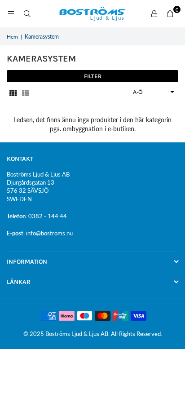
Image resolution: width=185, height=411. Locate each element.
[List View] (25, 92)
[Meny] (11, 14)
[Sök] (27, 14)
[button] (170, 14)
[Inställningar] (154, 14)
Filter (92, 76)
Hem (12, 36)
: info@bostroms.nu (48, 233)
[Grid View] (13, 92)
